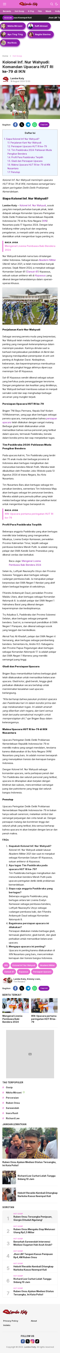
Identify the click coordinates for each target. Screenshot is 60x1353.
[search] (51, 4)
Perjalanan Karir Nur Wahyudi (24, 142)
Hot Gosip (17, 56)
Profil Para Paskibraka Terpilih (25, 157)
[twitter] (21, 124)
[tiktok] (37, 1341)
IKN (45, 220)
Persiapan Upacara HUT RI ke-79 (27, 146)
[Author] (5, 79)
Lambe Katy (17, 78)
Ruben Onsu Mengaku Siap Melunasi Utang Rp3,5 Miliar (34, 1231)
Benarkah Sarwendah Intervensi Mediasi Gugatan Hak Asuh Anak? (32, 1243)
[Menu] (4, 4)
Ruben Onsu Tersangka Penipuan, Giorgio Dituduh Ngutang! (32, 1218)
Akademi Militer (47, 260)
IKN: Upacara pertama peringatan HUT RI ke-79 (43, 1019)
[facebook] (15, 124)
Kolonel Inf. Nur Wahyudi (33, 205)
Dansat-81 (32, 271)
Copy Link (44, 124)
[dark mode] (56, 4)
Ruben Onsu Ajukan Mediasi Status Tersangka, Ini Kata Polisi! (29, 1164)
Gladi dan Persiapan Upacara (25, 161)
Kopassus (40, 275)
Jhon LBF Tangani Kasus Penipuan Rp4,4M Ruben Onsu (33, 1256)
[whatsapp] (34, 124)
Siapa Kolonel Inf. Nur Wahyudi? (21, 139)
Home (5, 56)
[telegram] (28, 124)
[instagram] (32, 1341)
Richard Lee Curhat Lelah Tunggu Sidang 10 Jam (37, 1177)
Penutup (14, 172)
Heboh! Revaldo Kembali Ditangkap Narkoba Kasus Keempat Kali (38, 1194)
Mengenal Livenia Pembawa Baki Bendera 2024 (12, 1019)
